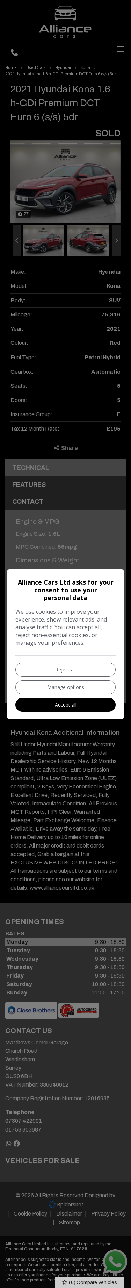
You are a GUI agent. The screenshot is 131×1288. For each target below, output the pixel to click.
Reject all (65, 669)
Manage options (65, 687)
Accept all (66, 704)
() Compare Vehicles (92, 1282)
